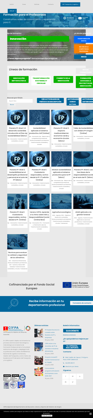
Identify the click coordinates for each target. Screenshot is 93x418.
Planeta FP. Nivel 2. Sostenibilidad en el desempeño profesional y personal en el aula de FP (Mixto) (17, 175)
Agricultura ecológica (61, 212)
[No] (90, 414)
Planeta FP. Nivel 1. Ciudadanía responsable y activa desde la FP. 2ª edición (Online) (39, 175)
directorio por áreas (71, 366)
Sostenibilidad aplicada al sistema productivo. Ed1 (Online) (39, 130)
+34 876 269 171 (69, 363)
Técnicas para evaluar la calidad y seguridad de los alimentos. (17, 255)
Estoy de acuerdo (47, 415)
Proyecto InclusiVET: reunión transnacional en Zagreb (52, 359)
